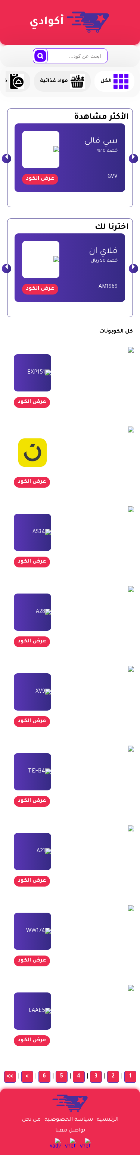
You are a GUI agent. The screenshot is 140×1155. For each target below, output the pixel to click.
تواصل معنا (70, 1131)
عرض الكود (40, 179)
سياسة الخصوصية (68, 1120)
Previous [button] (6, 158)
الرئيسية (107, 1120)
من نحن (31, 1120)
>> (10, 1077)
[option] (70, 157)
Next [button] (133, 158)
